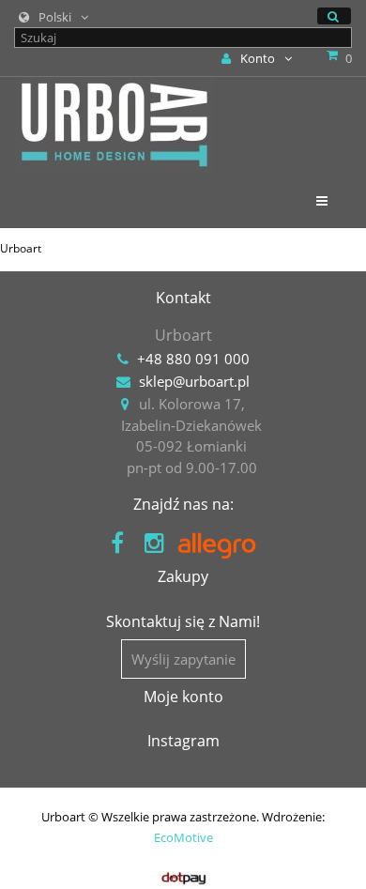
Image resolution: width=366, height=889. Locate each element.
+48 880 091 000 (193, 358)
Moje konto (183, 696)
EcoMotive (183, 837)
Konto (257, 58)
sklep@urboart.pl (194, 381)
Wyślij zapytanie (183, 659)
